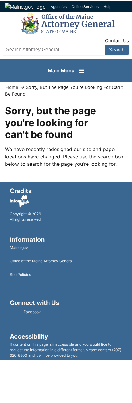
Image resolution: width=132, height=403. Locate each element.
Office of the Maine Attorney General (41, 261)
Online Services (85, 7)
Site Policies (20, 274)
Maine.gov (19, 247)
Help (107, 7)
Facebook (32, 312)
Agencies (59, 7)
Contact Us (117, 41)
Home (12, 87)
